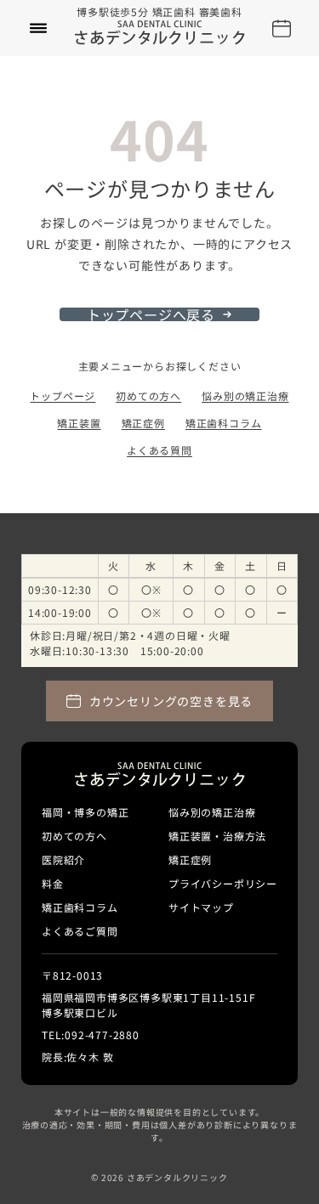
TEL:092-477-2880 (91, 1034)
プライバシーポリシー (222, 883)
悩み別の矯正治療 (245, 395)
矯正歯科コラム (223, 422)
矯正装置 (78, 422)
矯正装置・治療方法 (217, 835)
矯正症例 (143, 422)
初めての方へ (148, 395)
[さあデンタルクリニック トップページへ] (160, 32)
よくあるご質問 (80, 931)
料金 (53, 883)
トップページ (62, 395)
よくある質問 (159, 450)
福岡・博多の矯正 (85, 812)
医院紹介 (63, 859)
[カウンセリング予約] (281, 28)
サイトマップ (201, 907)
